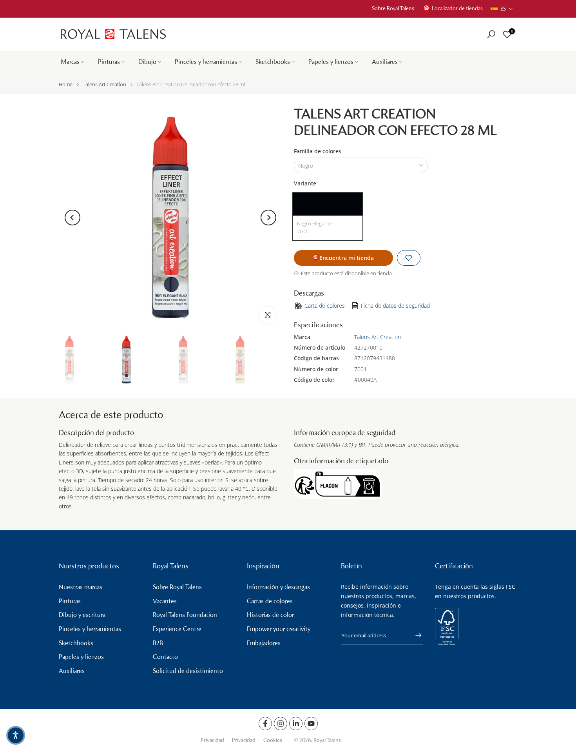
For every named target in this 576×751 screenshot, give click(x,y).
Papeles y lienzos (330, 61)
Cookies (272, 740)
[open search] (491, 34)
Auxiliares (385, 61)
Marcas (70, 61)
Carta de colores (324, 305)
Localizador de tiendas (457, 8)
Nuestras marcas (80, 587)
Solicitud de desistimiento (188, 671)
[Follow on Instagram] (280, 723)
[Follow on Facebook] (265, 723)
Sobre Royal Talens (393, 8)
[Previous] (72, 217)
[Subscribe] (414, 635)
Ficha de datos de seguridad (395, 305)
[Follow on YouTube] (311, 723)
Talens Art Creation (104, 84)
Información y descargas (278, 587)
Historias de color (270, 615)
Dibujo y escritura (82, 615)
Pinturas (109, 61)
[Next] (268, 217)
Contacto (165, 656)
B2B (158, 643)
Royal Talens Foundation (185, 615)
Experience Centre (177, 629)
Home (65, 84)
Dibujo (147, 61)
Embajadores (264, 643)
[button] (502, 8)
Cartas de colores (270, 601)
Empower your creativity (278, 629)
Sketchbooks (272, 61)
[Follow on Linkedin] (295, 723)
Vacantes (165, 601)
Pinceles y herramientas (206, 61)
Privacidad (212, 740)
